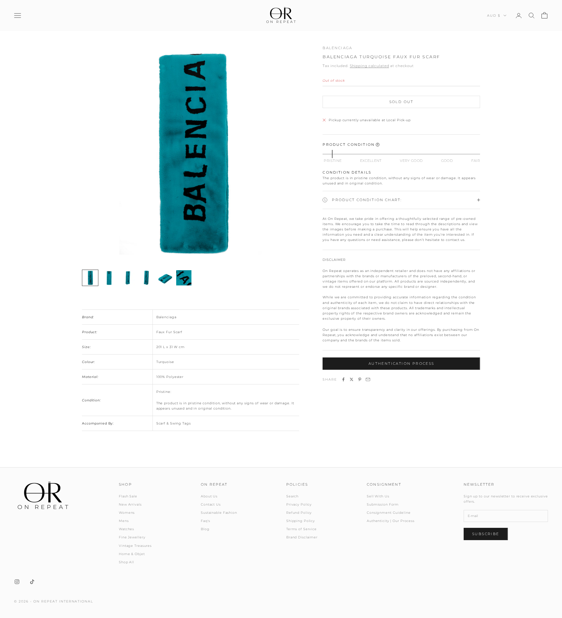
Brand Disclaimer (302, 537)
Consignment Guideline (388, 513)
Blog (205, 529)
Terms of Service (301, 529)
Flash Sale (128, 496)
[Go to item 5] (165, 278)
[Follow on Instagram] (17, 582)
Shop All (126, 562)
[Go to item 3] (127, 278)
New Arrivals (130, 504)
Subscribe (485, 534)
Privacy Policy (299, 504)
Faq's (205, 521)
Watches (126, 529)
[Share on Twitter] (351, 379)
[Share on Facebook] (343, 379)
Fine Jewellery (132, 537)
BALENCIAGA (337, 48)
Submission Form (383, 504)
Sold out (401, 102)
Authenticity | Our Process (390, 521)
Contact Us (211, 504)
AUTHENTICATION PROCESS (401, 363)
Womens (127, 513)
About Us (209, 496)
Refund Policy (299, 513)
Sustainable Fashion (219, 513)
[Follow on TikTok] (32, 582)
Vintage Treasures (135, 546)
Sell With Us (378, 496)
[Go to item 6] (184, 278)
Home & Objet (132, 554)
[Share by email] (368, 379)
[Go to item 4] (146, 278)
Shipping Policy (300, 521)
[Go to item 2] (109, 278)
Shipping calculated (369, 66)
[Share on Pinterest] (359, 379)
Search (292, 496)
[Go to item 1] (90, 278)
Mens (124, 521)
